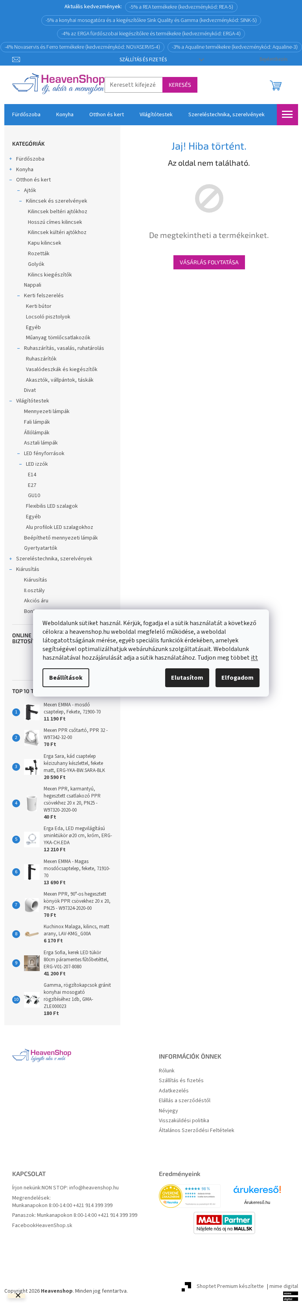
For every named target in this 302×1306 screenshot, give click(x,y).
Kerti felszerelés (44, 296)
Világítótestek (32, 401)
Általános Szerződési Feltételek (196, 1130)
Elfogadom (237, 677)
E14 (32, 475)
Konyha (24, 170)
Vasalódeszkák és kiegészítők (62, 369)
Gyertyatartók (40, 548)
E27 (32, 485)
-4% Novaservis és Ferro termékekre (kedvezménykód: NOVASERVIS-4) (82, 47)
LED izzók (37, 464)
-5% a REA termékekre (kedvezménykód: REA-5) (181, 7)
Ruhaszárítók (41, 359)
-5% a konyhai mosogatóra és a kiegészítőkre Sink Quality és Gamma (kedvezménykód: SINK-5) (151, 20)
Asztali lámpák (41, 443)
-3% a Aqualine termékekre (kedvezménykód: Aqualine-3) (235, 47)
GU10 (34, 495)
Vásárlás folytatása (209, 262)
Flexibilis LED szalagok (52, 506)
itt (254, 657)
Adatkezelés (174, 1091)
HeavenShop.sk (54, 1225)
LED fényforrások (44, 453)
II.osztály (34, 590)
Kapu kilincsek (44, 243)
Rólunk (167, 1071)
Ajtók (30, 190)
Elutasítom (187, 677)
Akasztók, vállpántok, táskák (60, 380)
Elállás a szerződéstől (184, 1101)
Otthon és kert (33, 180)
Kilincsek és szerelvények (56, 201)
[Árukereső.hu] (257, 1192)
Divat (30, 390)
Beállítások (66, 677)
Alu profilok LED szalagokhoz (59, 527)
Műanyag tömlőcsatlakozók (58, 338)
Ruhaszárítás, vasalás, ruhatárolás (64, 348)
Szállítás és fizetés (143, 59)
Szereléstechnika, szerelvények (54, 559)
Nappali (32, 285)
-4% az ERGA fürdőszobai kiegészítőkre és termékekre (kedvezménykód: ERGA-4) (151, 34)
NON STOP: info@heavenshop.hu (80, 1188)
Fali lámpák (37, 422)
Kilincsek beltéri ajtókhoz (57, 212)
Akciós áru (36, 601)
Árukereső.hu (257, 1202)
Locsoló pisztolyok (48, 317)
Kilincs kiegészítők (50, 275)
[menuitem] (26, 114)
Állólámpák (37, 433)
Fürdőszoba (30, 159)
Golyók (36, 264)
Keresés (180, 84)
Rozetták (39, 254)
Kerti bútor (39, 306)
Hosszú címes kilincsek (55, 222)
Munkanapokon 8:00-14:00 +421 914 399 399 (62, 1205)
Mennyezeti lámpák (47, 411)
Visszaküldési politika (184, 1121)
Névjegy (168, 1111)
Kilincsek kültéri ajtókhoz (57, 232)
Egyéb (33, 327)
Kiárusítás (27, 569)
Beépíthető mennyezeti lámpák (61, 538)
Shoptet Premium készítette (230, 1286)
